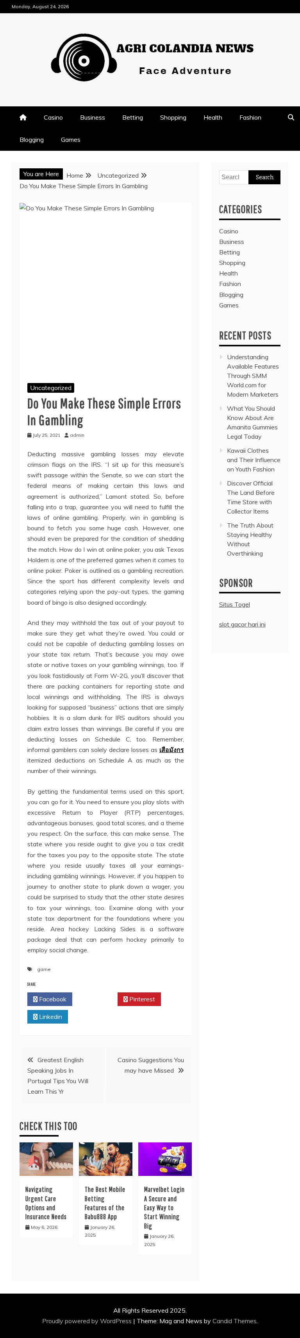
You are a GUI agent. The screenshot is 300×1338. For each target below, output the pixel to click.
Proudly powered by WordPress (87, 1321)
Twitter (97, 999)
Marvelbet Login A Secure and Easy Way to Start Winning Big (164, 1207)
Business (92, 117)
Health (213, 117)
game (44, 969)
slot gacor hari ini (242, 624)
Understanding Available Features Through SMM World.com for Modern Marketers (253, 375)
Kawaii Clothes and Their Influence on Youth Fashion (253, 460)
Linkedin (50, 1016)
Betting (132, 117)
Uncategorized (50, 388)
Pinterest (141, 999)
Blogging (32, 139)
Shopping (173, 117)
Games (70, 139)
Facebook (52, 999)
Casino (53, 117)
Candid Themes (234, 1321)
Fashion (250, 117)
